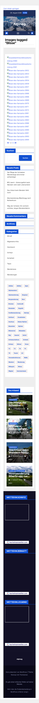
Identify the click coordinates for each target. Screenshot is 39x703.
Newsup (13, 675)
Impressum (11, 247)
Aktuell (9, 236)
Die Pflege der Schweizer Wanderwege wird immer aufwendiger (16, 174)
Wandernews (11, 269)
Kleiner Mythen (22, 322)
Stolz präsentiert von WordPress (16, 672)
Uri (22, 353)
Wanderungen (12, 275)
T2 (9, 348)
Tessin (16, 353)
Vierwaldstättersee (14, 357)
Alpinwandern (13, 290)
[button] (29, 33)
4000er (19, 286)
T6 (9, 353)
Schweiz (25, 339)
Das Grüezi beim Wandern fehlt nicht (19, 452)
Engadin (20, 308)
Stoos (26, 344)
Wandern (11, 362)
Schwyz (10, 252)
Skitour (19, 344)
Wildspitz (11, 366)
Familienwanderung (14, 313)
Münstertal (12, 330)
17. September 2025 (18, 409)
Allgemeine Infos (13, 241)
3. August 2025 (17, 480)
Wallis (26, 357)
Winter (20, 366)
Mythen (20, 326)
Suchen (10, 151)
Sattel (24, 335)
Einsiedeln (12, 308)
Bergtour (25, 295)
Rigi (10, 335)
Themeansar (24, 675)
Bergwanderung (13, 299)
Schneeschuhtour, (14, 339)
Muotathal (12, 326)
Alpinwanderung (14, 295)
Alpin (26, 286)
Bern (23, 299)
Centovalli (20, 304)
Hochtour (11, 322)
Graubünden (21, 317)
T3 (14, 348)
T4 (20, 348)
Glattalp (26, 313)
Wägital (11, 371)
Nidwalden (22, 330)
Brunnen (11, 304)
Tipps (9, 263)
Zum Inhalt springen (11, 9)
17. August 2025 (17, 456)
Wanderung (21, 362)
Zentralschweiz (21, 371)
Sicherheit (10, 258)
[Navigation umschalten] (18, 33)
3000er (11, 286)
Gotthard (11, 317)
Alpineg (19, 24)
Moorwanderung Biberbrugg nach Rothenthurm (19, 476)
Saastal (16, 335)
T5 (25, 348)
